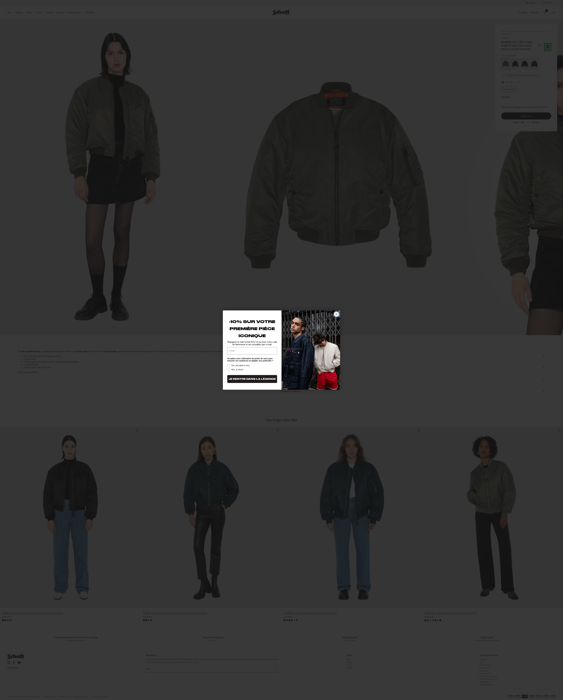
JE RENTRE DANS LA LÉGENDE (252, 379)
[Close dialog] (336, 314)
